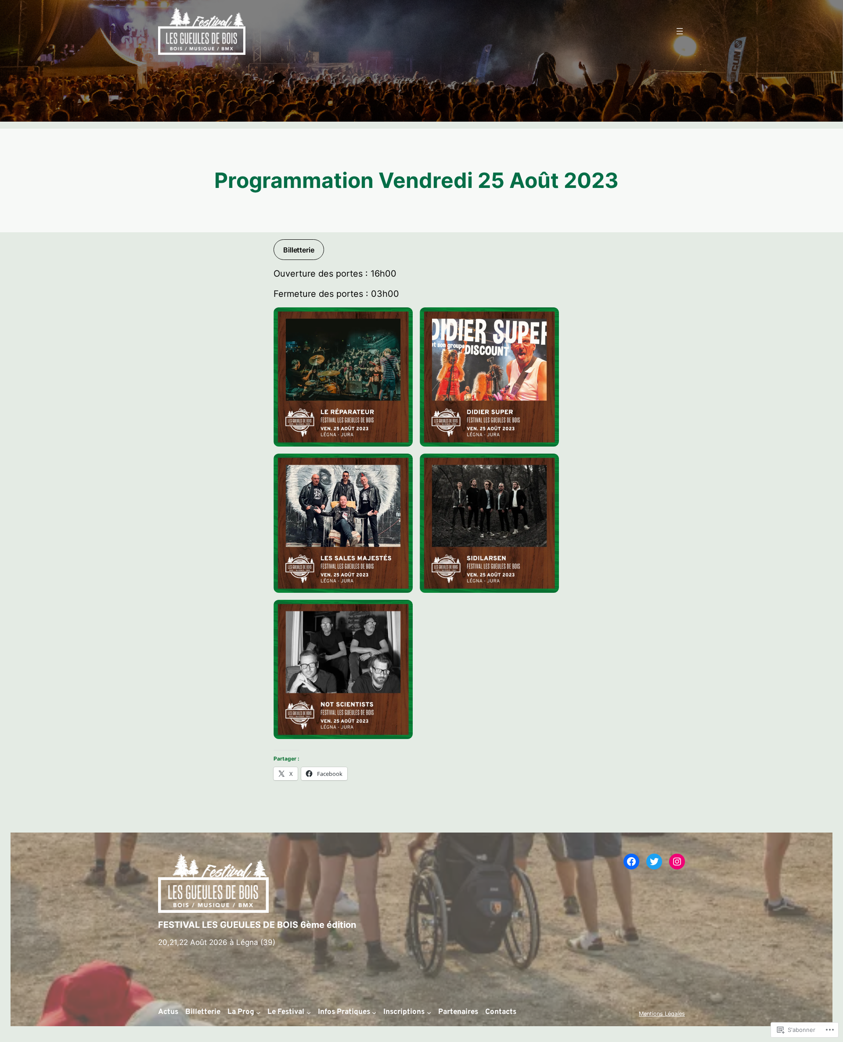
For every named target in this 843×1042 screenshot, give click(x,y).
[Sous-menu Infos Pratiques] (374, 1012)
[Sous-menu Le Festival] (308, 1012)
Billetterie (298, 249)
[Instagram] (677, 861)
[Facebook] (631, 861)
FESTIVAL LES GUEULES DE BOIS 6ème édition (257, 924)
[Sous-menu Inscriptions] (429, 1012)
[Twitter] (654, 861)
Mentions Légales (662, 1013)
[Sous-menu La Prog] (258, 1012)
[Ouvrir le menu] (679, 31)
